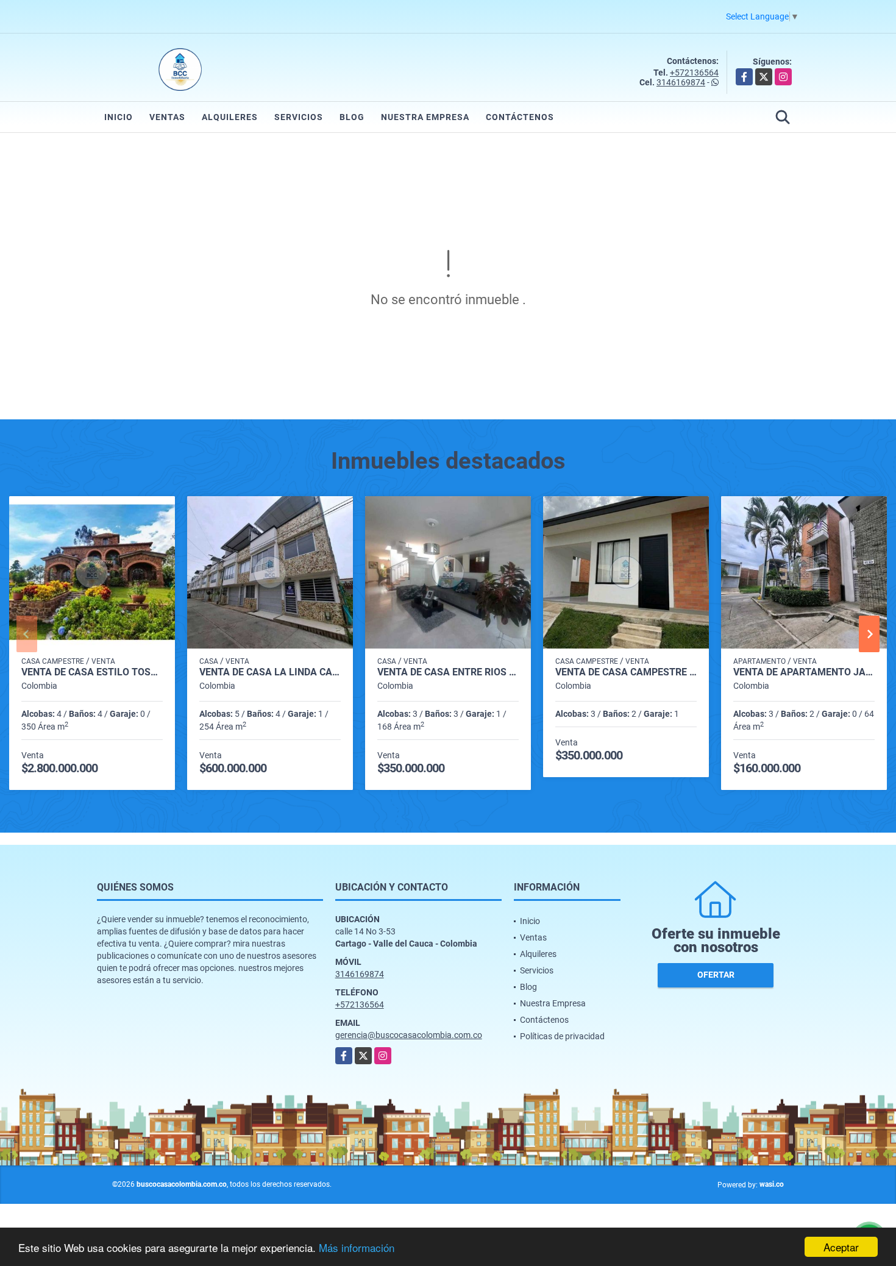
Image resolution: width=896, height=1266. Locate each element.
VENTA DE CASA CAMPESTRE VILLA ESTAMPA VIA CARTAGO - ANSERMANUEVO (626, 672)
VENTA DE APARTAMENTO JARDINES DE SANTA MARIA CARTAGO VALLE (804, 672)
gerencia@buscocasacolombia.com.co (408, 1035)
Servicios (298, 117)
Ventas (167, 117)
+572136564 (694, 72)
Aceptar (841, 1246)
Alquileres (230, 117)
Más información (356, 1247)
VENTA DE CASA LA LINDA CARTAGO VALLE (270, 672)
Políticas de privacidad (562, 1036)
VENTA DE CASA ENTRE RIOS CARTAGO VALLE (448, 672)
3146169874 (680, 82)
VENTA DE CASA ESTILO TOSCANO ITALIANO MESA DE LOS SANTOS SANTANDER (92, 672)
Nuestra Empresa (425, 117)
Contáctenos (520, 117)
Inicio (118, 117)
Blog (352, 117)
